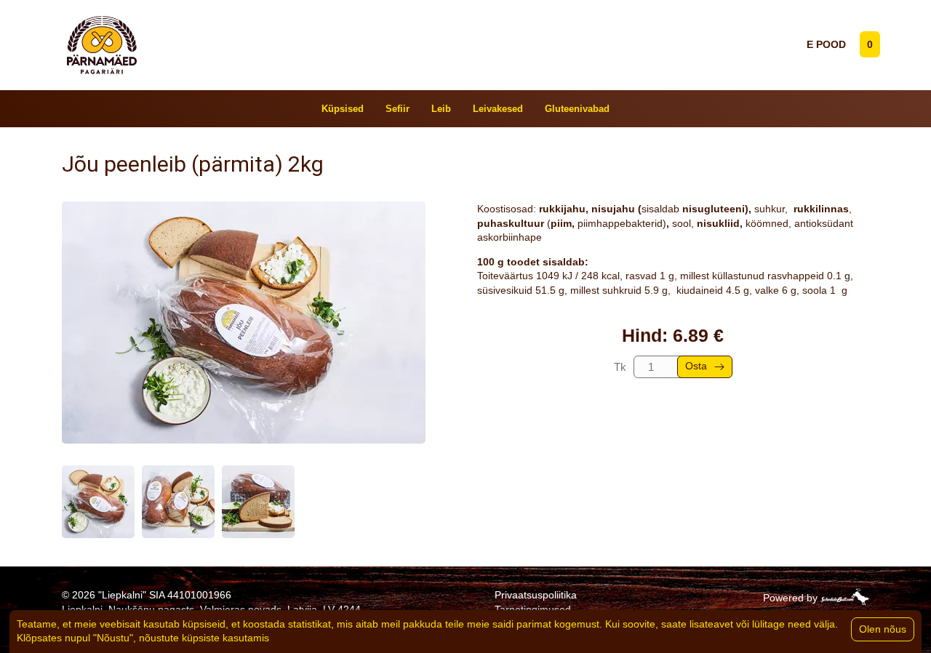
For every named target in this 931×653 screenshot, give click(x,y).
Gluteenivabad (577, 108)
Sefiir (397, 108)
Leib (441, 108)
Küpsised (342, 108)
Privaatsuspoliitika (536, 595)
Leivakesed (498, 108)
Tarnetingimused (533, 609)
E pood (826, 44)
